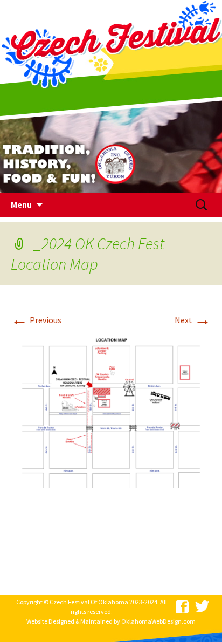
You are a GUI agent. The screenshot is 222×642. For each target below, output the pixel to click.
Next (193, 320)
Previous (36, 320)
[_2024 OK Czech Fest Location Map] (111, 409)
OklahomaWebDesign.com (158, 621)
